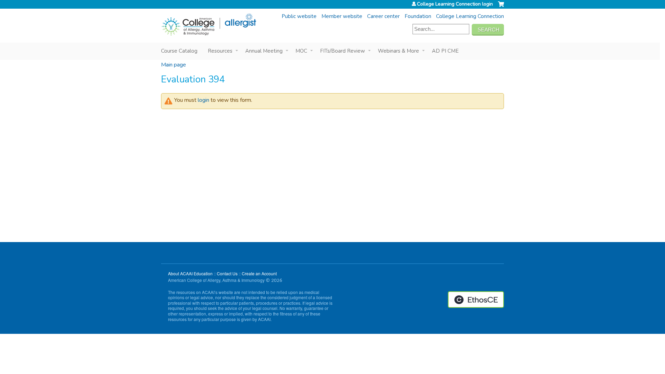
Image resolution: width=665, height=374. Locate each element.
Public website (299, 16)
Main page (173, 65)
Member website (341, 16)
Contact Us (227, 273)
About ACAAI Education (190, 273)
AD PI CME (445, 50)
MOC (301, 50)
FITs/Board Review (342, 50)
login (203, 100)
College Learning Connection (470, 16)
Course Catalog (179, 50)
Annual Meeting (264, 50)
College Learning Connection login (455, 4)
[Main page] (208, 25)
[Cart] (501, 7)
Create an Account (259, 273)
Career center (383, 16)
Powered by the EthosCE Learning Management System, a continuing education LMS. (476, 299)
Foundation (418, 16)
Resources (220, 50)
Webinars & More (398, 50)
